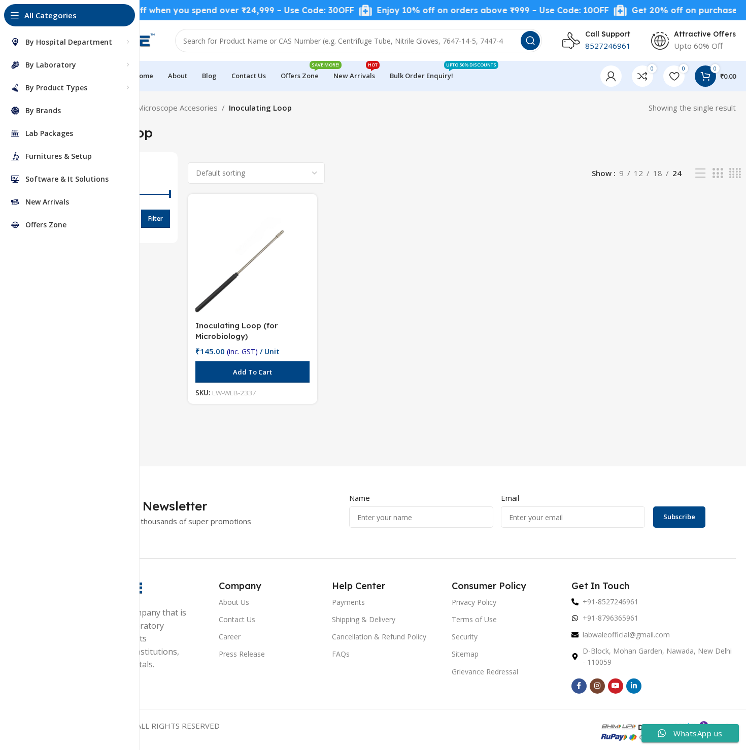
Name (359, 498)
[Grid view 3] (718, 173)
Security (465, 636)
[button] (252, 372)
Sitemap (465, 654)
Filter (155, 218)
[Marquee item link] (197, 10)
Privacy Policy (474, 602)
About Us (234, 602)
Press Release (242, 654)
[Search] (530, 40)
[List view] (700, 173)
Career (230, 636)
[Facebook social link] (579, 686)
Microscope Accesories (177, 108)
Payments (348, 602)
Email (510, 498)
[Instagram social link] (597, 686)
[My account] (611, 76)
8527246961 (608, 46)
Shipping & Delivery (363, 619)
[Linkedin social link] (633, 686)
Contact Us (237, 619)
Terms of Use (474, 619)
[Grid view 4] (735, 173)
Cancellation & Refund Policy (379, 636)
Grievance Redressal (485, 671)
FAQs (341, 654)
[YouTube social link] (615, 686)
